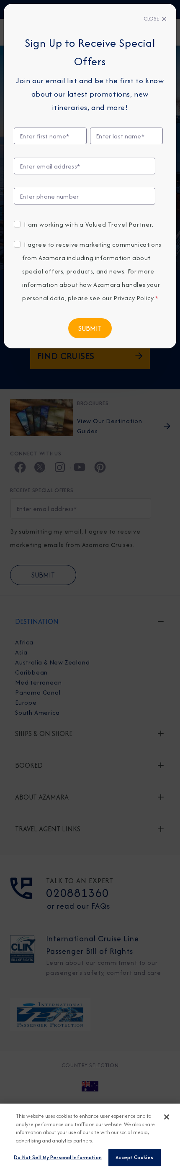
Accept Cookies (134, 1157)
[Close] (166, 1117)
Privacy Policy (133, 298)
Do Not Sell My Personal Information (58, 1157)
